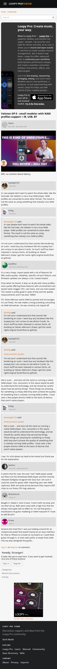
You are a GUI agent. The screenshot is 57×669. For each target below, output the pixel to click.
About (5, 662)
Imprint (25, 662)
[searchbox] (28, 17)
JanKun (11, 465)
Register (14, 547)
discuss (29, 618)
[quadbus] (5, 265)
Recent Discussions (11, 573)
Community (39, 649)
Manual (27, 649)
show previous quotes (14, 354)
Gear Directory (10, 653)
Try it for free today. (35, 103)
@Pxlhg (7, 312)
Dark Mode (8, 639)
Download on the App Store (42, 97)
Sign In (4, 547)
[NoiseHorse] (5, 496)
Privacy (15, 662)
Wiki (22, 653)
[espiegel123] (5, 186)
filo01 (11, 123)
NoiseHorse (13, 494)
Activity (5, 577)
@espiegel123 (10, 221)
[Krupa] (5, 522)
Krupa (11, 520)
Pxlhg (11, 210)
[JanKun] (5, 466)
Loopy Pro (20, 3)
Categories (7, 569)
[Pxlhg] (5, 212)
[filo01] (5, 125)
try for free (19, 618)
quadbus (12, 263)
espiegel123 (13, 182)
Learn (18, 649)
